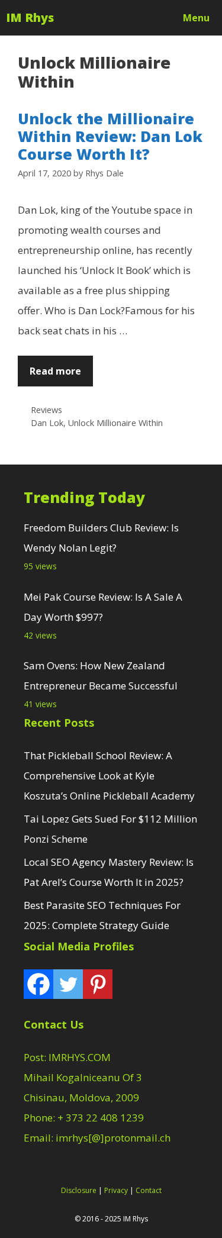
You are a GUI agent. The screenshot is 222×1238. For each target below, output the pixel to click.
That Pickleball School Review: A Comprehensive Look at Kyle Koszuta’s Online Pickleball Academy (109, 775)
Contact (149, 1190)
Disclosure (78, 1190)
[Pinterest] (97, 984)
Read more (55, 371)
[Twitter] (68, 984)
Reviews (46, 409)
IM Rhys (30, 17)
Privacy (116, 1190)
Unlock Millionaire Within (115, 422)
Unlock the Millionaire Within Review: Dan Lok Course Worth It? (110, 136)
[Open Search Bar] (138, 18)
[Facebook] (38, 984)
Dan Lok (47, 422)
